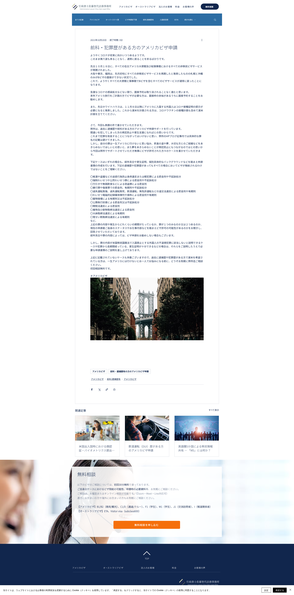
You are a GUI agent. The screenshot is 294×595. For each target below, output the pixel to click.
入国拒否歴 (164, 20)
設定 (266, 590)
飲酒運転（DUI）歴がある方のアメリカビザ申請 (146, 448)
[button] (215, 19)
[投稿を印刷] (114, 389)
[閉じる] (290, 590)
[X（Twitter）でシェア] (99, 389)
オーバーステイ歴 (112, 20)
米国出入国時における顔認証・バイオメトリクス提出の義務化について (97, 448)
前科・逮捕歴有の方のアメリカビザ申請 (129, 371)
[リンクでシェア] (106, 389)
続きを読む (189, 20)
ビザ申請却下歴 (131, 20)
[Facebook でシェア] (91, 389)
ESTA (176, 20)
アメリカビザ (95, 20)
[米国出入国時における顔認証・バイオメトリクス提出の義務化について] (97, 428)
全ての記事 (79, 20)
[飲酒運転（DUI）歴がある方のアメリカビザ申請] (147, 428)
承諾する (279, 590)
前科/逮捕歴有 (148, 20)
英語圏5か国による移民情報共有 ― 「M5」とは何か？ (195, 448)
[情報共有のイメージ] (197, 428)
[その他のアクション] (202, 40)
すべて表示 (214, 409)
